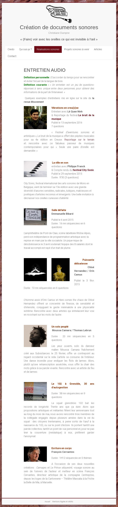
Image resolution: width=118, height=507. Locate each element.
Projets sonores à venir (76, 49)
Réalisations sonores (48, 49)
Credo (11, 49)
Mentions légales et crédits (62, 502)
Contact (12, 56)
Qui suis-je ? (25, 49)
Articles (98, 49)
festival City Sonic (83, 170)
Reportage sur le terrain (79, 139)
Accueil (47, 502)
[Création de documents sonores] (59, 6)
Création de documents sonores (59, 27)
